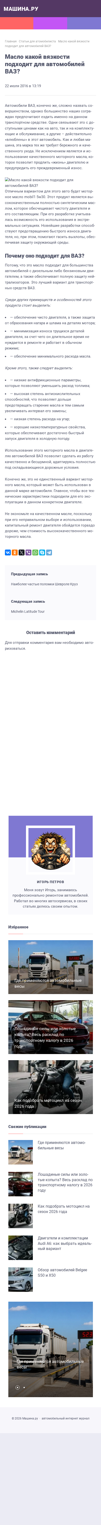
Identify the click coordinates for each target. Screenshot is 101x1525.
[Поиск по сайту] (84, 23)
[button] (19, 1387)
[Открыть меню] (17, 23)
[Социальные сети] (50, 23)
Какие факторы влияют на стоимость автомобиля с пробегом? (40, 786)
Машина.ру (21, 9)
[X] (22, 552)
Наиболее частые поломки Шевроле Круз (44, 584)
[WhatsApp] (35, 552)
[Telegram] (49, 552)
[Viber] (28, 552)
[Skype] (42, 552)
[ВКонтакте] (8, 552)
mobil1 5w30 (34, 197)
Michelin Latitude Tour (28, 611)
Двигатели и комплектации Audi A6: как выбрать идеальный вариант (65, 1243)
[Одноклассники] (15, 552)
